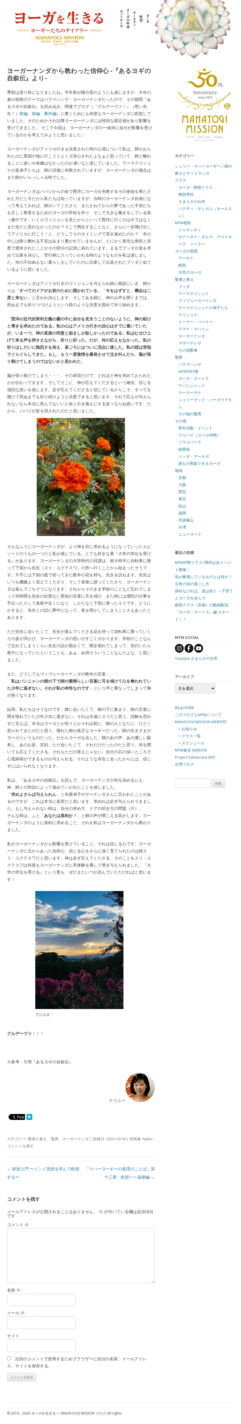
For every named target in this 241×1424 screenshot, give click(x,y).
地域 (179, 470)
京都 (182, 477)
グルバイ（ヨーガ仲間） (199, 435)
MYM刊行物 (188, 371)
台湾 (182, 527)
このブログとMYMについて (198, 714)
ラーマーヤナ (189, 392)
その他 (180, 421)
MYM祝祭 (183, 222)
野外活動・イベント (195, 428)
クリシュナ (188, 314)
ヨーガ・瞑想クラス (195, 187)
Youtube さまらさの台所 (196, 658)
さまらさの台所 (191, 201)
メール (16, 1312)
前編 (23, 113)
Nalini (148, 1138)
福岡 (182, 513)
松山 (182, 505)
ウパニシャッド (191, 385)
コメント (18, 1224)
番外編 (50, 113)
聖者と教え (37, 1138)
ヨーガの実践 (186, 251)
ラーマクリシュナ (193, 293)
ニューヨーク (189, 534)
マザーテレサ (189, 343)
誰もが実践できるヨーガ (199, 463)
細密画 (184, 449)
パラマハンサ (189, 364)
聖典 (54, 1138)
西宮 (182, 491)
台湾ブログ (184, 764)
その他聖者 (188, 350)
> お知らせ (187, 728)
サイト (13, 1335)
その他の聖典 (189, 413)
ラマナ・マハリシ (193, 329)
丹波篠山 (186, 520)
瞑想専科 (186, 194)
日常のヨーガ (189, 272)
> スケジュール (191, 743)
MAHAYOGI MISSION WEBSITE (201, 721)
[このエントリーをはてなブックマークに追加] (29, 1116)
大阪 (182, 484)
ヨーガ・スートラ (193, 378)
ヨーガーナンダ (75, 1138)
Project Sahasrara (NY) (195, 757)
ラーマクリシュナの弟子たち (203, 307)
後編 (36, 113)
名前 (14, 1290)
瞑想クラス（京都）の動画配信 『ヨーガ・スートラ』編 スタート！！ (202, 612)
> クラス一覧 (189, 736)
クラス (180, 180)
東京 (182, 498)
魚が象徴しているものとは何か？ (203, 576)
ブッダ (184, 286)
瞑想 (182, 265)
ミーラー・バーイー (195, 321)
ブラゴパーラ (189, 442)
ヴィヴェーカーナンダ (197, 300)
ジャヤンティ (189, 229)
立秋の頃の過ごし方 (192, 583)
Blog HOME (184, 707)
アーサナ (186, 258)
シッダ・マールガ (193, 456)
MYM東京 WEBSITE (191, 750)
